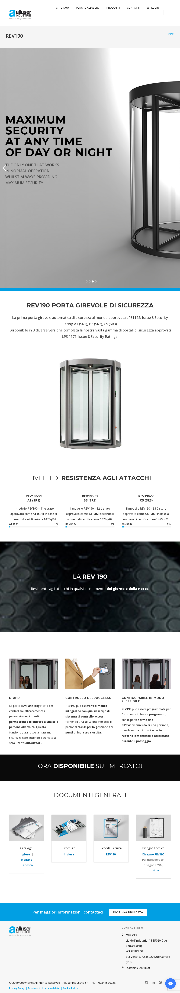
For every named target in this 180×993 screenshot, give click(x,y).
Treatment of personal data (44, 988)
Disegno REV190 (153, 854)
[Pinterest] (160, 982)
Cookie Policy (70, 988)
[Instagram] (146, 982)
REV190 (111, 854)
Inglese (25, 854)
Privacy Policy (17, 988)
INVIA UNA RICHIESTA (128, 912)
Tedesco (27, 865)
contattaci (153, 870)
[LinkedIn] (153, 982)
